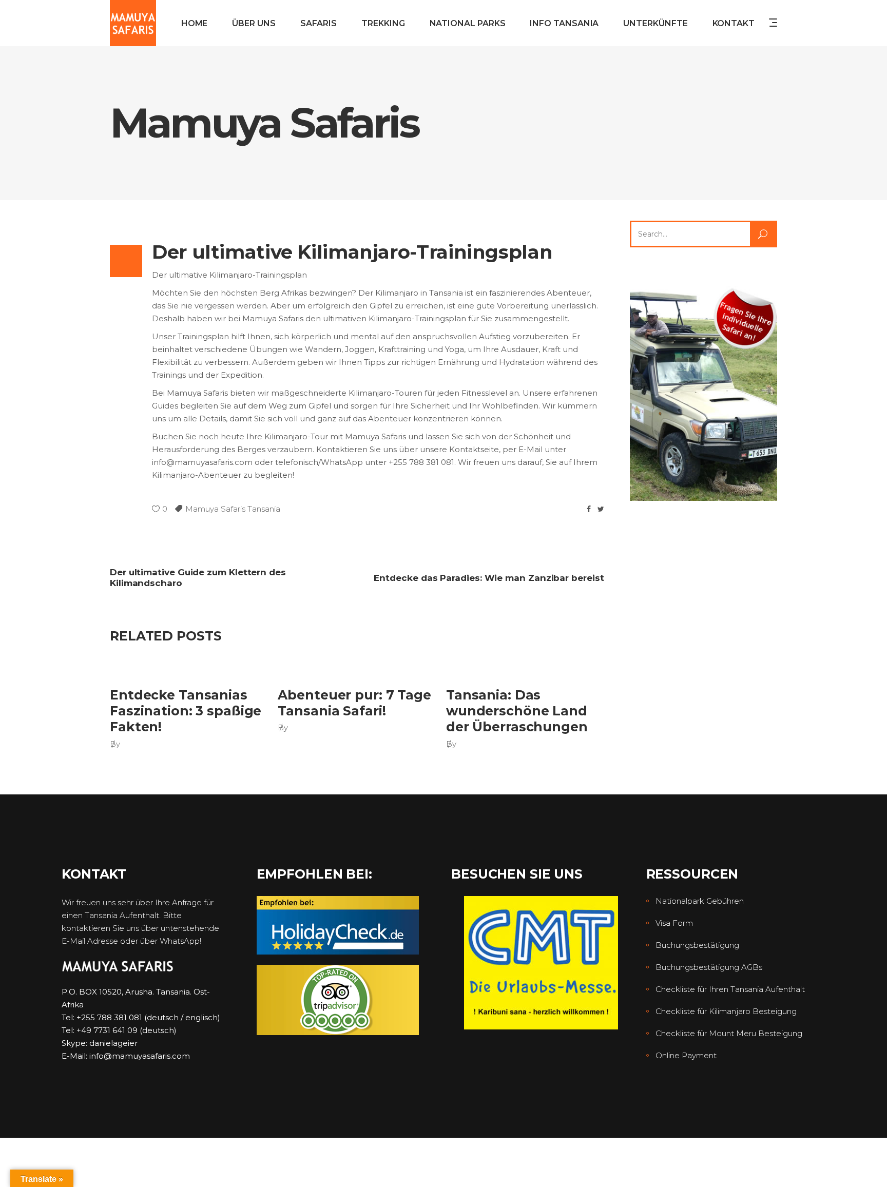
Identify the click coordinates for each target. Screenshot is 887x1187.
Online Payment (686, 1055)
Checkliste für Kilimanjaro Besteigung (726, 1011)
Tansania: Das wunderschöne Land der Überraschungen (517, 711)
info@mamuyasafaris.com (139, 1056)
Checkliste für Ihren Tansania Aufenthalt (730, 989)
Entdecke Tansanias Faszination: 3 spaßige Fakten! (185, 711)
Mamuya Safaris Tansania (232, 509)
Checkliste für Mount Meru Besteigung (728, 1033)
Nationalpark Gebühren (699, 901)
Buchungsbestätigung (697, 945)
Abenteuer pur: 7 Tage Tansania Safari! (354, 702)
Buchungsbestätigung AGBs (708, 967)
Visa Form (674, 923)
